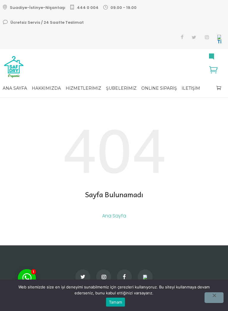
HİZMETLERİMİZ (83, 88)
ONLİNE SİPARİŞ (159, 88)
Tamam (115, 302)
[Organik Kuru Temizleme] (114, 67)
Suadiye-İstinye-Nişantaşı (37, 7)
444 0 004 (88, 7)
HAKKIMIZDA (46, 88)
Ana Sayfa (114, 215)
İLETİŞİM (191, 88)
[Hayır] (214, 297)
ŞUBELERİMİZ (121, 88)
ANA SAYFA (15, 88)
